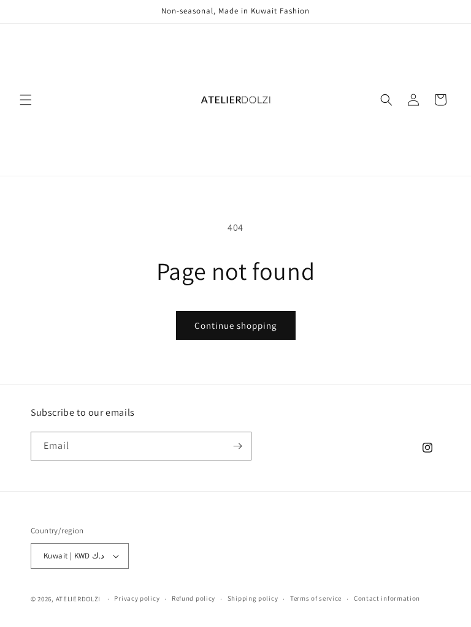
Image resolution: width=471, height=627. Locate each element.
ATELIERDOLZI (78, 599)
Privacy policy (136, 598)
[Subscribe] (237, 446)
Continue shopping (235, 325)
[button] (25, 99)
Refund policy (193, 598)
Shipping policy (253, 598)
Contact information (387, 598)
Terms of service (316, 598)
